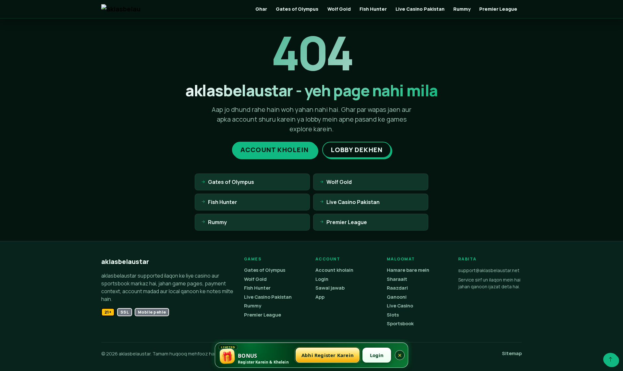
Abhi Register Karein (327, 355)
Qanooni (397, 297)
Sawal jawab (330, 288)
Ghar (261, 9)
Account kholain (334, 270)
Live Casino (400, 306)
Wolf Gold (339, 9)
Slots (393, 315)
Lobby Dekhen (357, 149)
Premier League (498, 9)
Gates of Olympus (297, 9)
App (319, 297)
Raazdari (397, 288)
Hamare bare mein (408, 270)
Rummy (461, 9)
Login (321, 279)
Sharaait (397, 279)
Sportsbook (400, 323)
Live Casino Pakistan (420, 9)
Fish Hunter (373, 9)
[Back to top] (610, 359)
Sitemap (512, 353)
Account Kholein (274, 149)
